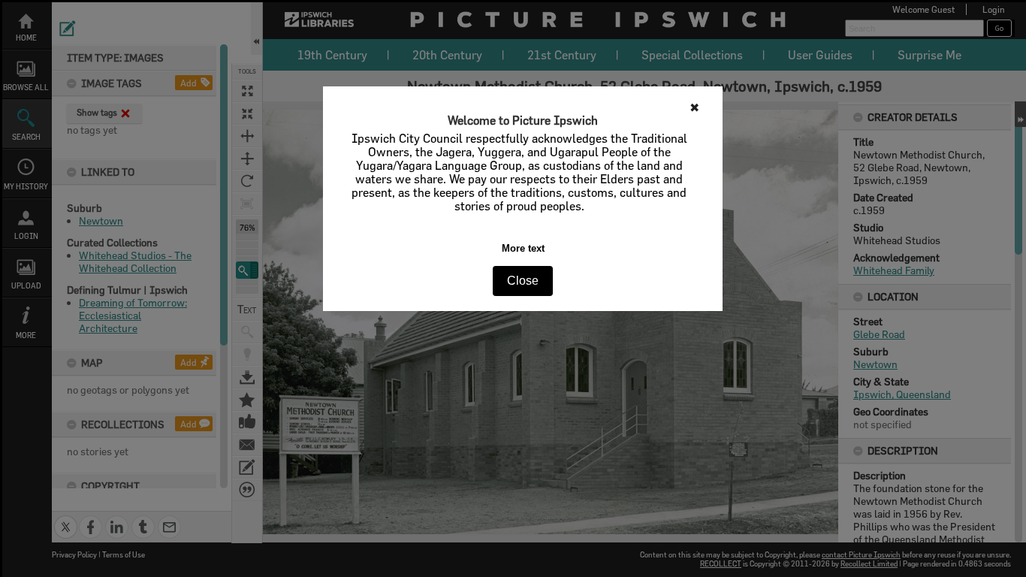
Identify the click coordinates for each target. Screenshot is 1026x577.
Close (523, 280)
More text (523, 248)
